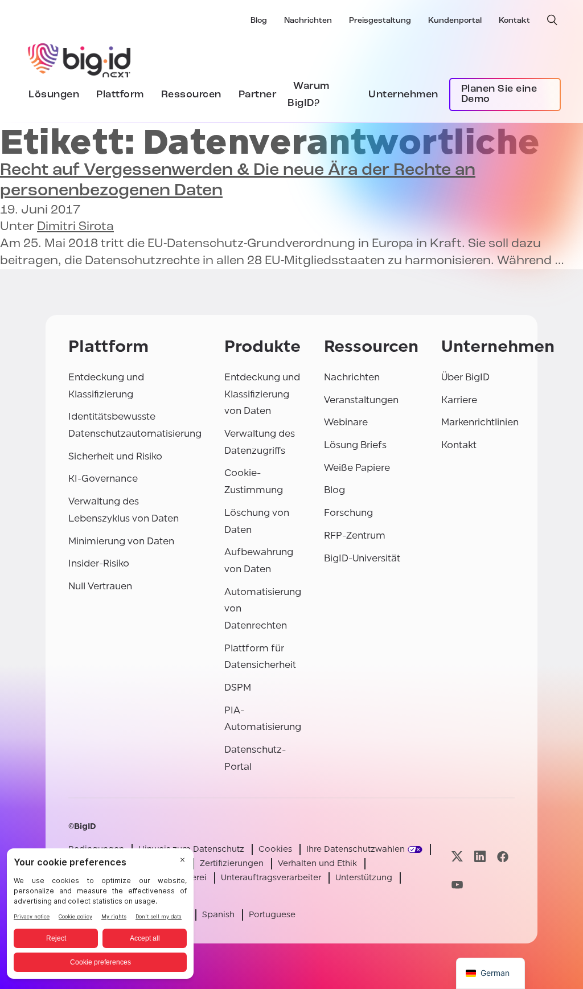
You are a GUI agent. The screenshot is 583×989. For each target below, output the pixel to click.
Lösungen (53, 95)
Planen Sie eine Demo (499, 94)
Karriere (459, 400)
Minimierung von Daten (121, 541)
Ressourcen (191, 95)
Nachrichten (308, 21)
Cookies (275, 849)
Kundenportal (455, 21)
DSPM (237, 687)
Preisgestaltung (380, 21)
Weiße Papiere (357, 467)
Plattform (120, 95)
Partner (258, 95)
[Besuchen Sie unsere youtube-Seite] (457, 885)
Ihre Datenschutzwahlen (355, 849)
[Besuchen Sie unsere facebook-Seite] (502, 856)
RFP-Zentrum (354, 535)
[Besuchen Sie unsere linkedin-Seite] (480, 856)
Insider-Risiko (98, 563)
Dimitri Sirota (75, 226)
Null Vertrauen (100, 586)
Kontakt (514, 21)
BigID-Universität (362, 558)
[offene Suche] (552, 19)
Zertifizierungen (232, 863)
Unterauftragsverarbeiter (271, 878)
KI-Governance (103, 478)
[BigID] (80, 58)
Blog (259, 21)
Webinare (346, 422)
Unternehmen (403, 95)
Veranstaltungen (361, 400)
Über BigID (465, 377)
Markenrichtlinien (480, 422)
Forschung (348, 512)
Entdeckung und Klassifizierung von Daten (262, 394)
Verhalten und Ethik (317, 863)
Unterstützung (363, 878)
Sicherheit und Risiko (115, 456)
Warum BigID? (309, 95)
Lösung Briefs (355, 445)
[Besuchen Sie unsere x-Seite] (457, 856)
